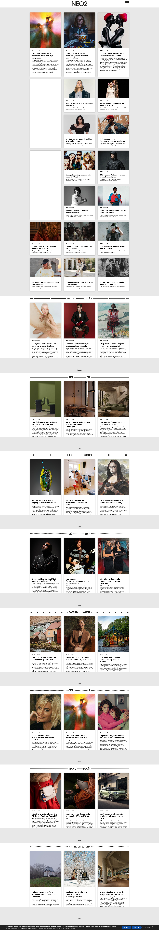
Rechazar (136, 927)
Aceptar (126, 927)
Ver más (79, 370)
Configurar (147, 927)
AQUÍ (72, 928)
